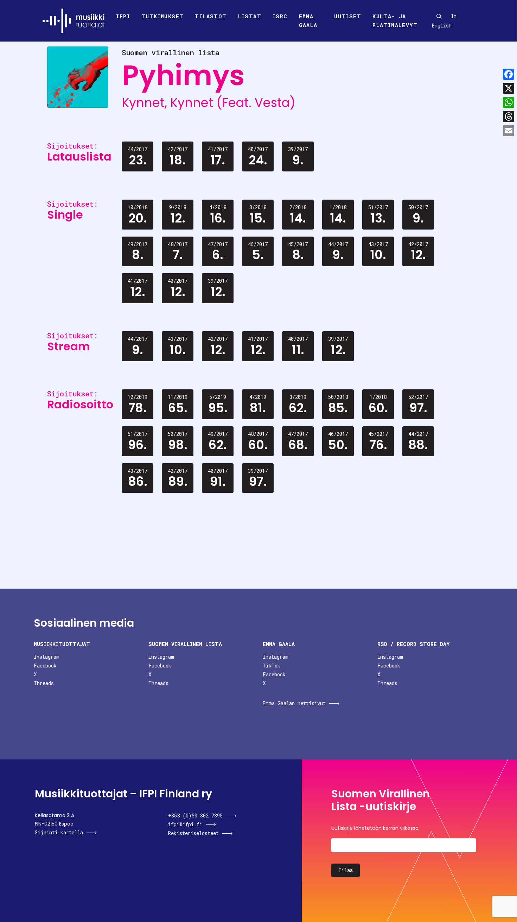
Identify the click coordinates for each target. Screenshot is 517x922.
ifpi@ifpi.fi (185, 824)
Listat (249, 16)
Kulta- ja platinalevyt (394, 21)
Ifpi (123, 16)
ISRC (280, 16)
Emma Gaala (308, 21)
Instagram (46, 656)
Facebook (45, 665)
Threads (44, 683)
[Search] (439, 16)
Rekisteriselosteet (193, 833)
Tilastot (210, 16)
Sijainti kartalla (59, 832)
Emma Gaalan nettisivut (294, 703)
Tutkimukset (162, 16)
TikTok (271, 665)
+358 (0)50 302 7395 (195, 815)
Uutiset (347, 16)
